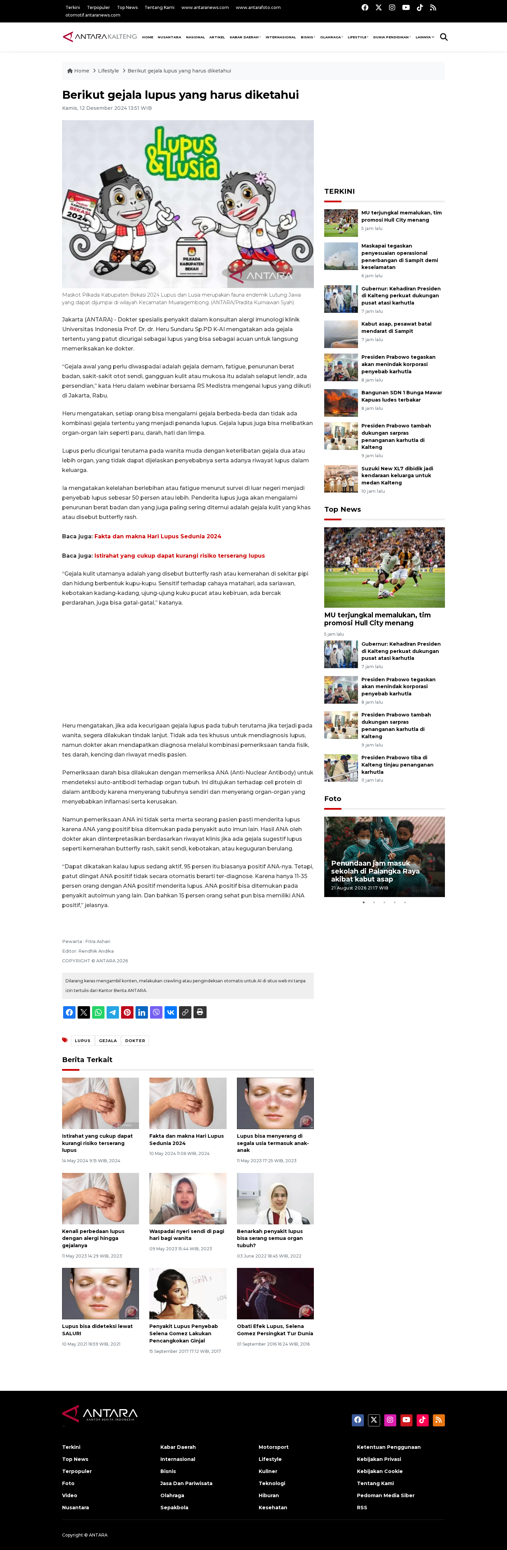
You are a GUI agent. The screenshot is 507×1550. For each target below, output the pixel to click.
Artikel (217, 37)
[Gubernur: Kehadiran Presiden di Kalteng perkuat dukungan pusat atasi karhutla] (341, 298)
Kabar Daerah (244, 37)
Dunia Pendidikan (391, 37)
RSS (362, 1507)
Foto (332, 799)
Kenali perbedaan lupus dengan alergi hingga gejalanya (93, 1238)
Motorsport (274, 1447)
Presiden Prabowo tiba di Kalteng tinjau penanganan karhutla (397, 764)
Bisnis (307, 37)
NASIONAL (195, 37)
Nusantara (75, 1507)
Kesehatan (273, 1507)
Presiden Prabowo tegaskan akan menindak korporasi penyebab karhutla (398, 364)
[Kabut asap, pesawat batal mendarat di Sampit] (341, 334)
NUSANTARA (169, 37)
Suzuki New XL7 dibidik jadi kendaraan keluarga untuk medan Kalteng (397, 475)
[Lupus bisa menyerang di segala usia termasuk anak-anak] (275, 1103)
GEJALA (108, 1040)
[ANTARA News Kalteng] (100, 36)
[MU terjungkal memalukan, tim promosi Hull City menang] (341, 222)
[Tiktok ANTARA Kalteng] (420, 7)
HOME (147, 37)
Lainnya (423, 37)
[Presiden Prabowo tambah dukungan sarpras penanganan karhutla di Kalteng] (341, 435)
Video (69, 1495)
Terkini (73, 7)
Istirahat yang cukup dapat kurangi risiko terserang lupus (180, 555)
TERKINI (339, 191)
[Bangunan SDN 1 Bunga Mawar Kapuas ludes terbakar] (341, 402)
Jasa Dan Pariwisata (186, 1483)
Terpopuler (98, 7)
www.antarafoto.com (258, 7)
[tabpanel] (384, 857)
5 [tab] (405, 902)
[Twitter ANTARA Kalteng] (378, 7)
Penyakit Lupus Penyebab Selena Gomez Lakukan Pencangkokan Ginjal (183, 1333)
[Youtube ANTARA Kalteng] (406, 7)
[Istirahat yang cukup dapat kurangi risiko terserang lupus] (100, 1103)
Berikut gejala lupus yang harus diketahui (179, 71)
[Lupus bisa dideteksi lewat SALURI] (100, 1293)
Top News (127, 7)
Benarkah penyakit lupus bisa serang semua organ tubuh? (270, 1238)
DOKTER (135, 1040)
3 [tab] (384, 902)
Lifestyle (357, 37)
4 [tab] (394, 902)
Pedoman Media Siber (386, 1495)
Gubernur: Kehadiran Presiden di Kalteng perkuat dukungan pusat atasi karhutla (401, 296)
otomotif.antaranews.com (93, 15)
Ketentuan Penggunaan (389, 1447)
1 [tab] (363, 902)
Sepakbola (174, 1507)
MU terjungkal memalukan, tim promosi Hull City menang (377, 619)
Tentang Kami (160, 7)
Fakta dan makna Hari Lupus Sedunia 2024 (158, 536)
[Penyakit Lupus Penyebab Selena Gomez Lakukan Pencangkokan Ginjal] (187, 1293)
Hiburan (269, 1495)
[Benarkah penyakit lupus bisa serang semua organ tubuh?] (275, 1198)
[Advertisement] (188, 664)
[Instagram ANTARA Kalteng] (392, 7)
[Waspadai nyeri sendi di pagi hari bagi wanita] (187, 1198)
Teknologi (272, 1483)
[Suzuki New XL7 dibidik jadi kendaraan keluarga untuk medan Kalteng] (341, 478)
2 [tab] (374, 902)
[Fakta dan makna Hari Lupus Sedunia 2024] (187, 1103)
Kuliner (268, 1471)
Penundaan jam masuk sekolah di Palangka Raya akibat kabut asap (375, 871)
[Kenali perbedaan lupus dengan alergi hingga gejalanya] (100, 1198)
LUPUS (83, 1040)
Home (82, 71)
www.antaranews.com (205, 7)
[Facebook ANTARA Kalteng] (364, 7)
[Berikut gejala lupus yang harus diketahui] (384, 567)
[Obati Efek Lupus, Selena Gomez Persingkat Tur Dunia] (275, 1293)
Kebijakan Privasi (379, 1459)
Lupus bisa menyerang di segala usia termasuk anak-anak (273, 1143)
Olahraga (330, 37)
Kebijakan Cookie (380, 1471)
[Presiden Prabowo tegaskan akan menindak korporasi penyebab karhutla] (341, 367)
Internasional (281, 37)
